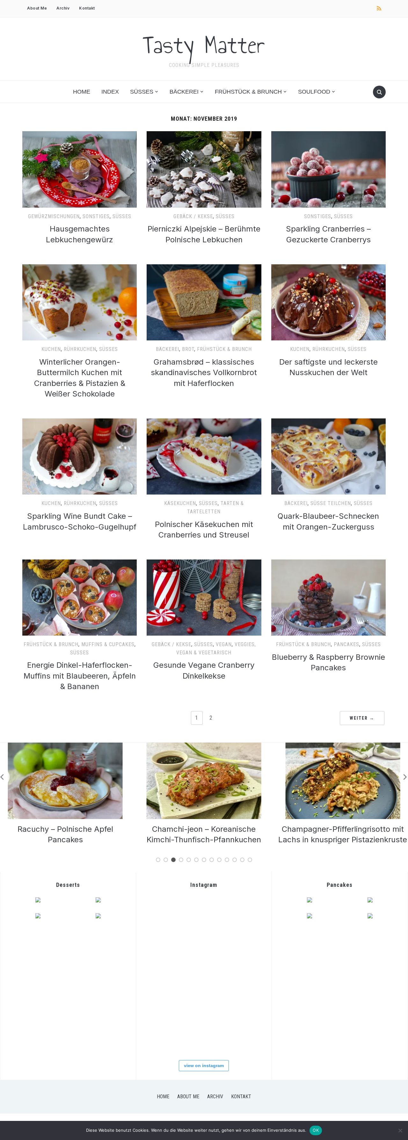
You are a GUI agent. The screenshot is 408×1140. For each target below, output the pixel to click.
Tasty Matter (204, 44)
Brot (188, 349)
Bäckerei (184, 92)
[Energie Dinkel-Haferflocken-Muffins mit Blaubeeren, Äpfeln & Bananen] (79, 563)
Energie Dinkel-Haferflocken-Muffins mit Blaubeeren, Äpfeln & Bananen (80, 675)
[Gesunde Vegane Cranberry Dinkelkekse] (204, 563)
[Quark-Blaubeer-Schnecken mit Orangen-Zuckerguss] (328, 422)
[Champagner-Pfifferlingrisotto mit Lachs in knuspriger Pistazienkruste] (205, 746)
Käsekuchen (180, 503)
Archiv (62, 8)
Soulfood (314, 92)
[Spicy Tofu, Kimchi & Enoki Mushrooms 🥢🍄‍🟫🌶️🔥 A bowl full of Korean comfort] (164, 915)
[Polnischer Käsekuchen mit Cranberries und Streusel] (204, 422)
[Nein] (400, 1130)
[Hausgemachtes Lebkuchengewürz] (79, 135)
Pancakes (346, 644)
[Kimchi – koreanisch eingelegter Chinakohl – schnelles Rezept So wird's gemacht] (164, 955)
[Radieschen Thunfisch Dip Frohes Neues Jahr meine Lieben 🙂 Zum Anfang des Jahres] (203, 994)
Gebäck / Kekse (193, 216)
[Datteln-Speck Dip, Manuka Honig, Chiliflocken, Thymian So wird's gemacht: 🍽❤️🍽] (203, 1034)
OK (316, 1130)
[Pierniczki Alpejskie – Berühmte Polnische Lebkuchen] (204, 135)
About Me (37, 8)
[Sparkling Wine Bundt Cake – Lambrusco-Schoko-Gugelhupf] (79, 422)
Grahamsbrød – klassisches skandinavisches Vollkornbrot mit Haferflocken (204, 372)
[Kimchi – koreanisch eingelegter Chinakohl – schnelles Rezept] (344, 746)
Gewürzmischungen (54, 216)
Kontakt (87, 8)
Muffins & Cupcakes (108, 644)
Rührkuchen (80, 349)
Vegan (224, 644)
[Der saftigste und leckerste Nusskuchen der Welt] (328, 268)
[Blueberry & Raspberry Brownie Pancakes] (328, 563)
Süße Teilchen (330, 503)
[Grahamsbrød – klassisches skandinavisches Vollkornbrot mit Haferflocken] (204, 268)
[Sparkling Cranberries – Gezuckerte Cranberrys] (328, 135)
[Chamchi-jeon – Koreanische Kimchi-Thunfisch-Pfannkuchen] (66, 746)
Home (81, 92)
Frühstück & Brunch (248, 92)
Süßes (141, 92)
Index (110, 92)
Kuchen (51, 349)
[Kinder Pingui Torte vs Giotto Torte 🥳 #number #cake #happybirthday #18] (243, 1034)
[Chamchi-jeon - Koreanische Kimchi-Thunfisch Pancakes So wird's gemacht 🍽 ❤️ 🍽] (203, 915)
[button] (79, 169)
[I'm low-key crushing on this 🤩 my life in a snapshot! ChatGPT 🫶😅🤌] (164, 994)
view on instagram (204, 1065)
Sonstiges (96, 216)
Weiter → (362, 718)
